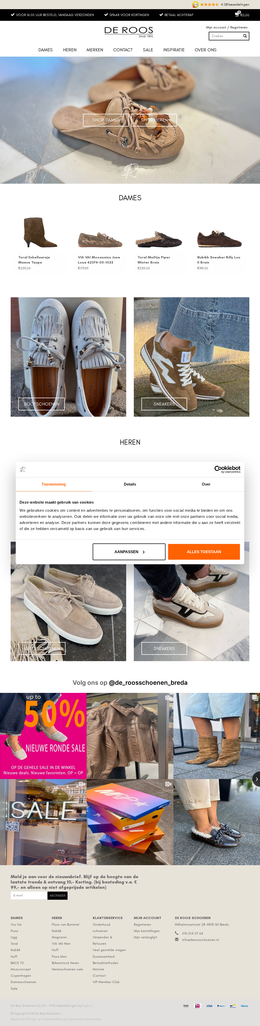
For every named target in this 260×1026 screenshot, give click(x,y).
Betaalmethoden (105, 963)
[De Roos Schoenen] (130, 32)
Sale (148, 50)
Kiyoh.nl (87, 1005)
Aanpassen (126, 551)
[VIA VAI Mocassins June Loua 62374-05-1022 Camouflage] (100, 232)
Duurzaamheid (104, 956)
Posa (14, 931)
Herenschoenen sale (67, 969)
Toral (14, 943)
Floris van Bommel (65, 924)
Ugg (14, 937)
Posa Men (59, 956)
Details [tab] (130, 484)
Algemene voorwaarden (85, 1019)
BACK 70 (17, 963)
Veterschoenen (42, 648)
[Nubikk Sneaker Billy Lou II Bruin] (219, 232)
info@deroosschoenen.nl (200, 940)
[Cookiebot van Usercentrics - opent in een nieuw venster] (218, 469)
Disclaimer (18, 1019)
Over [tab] (206, 484)
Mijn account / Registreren (227, 27)
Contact (123, 50)
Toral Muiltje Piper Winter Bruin (154, 260)
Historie (98, 969)
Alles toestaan (204, 551)
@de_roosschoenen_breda (148, 682)
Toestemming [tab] (54, 484)
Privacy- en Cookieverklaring (47, 1019)
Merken (95, 50)
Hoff (14, 956)
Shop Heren (154, 120)
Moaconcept (21, 969)
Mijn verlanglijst (145, 937)
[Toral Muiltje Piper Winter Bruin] (160, 232)
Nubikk (15, 950)
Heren (69, 50)
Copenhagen (21, 975)
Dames (45, 50)
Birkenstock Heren (65, 963)
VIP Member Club (106, 982)
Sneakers (164, 404)
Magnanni (59, 937)
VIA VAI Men (61, 943)
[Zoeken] (245, 36)
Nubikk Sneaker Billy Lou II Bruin (218, 260)
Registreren (142, 924)
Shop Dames (106, 120)
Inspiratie (174, 50)
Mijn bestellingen (147, 931)
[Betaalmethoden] (185, 1005)
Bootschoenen (41, 404)
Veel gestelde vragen (109, 950)
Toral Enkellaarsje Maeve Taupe (34, 260)
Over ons (206, 50)
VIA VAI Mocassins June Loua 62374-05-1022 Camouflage (99, 260)
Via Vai (16, 924)
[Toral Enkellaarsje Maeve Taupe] (40, 232)
